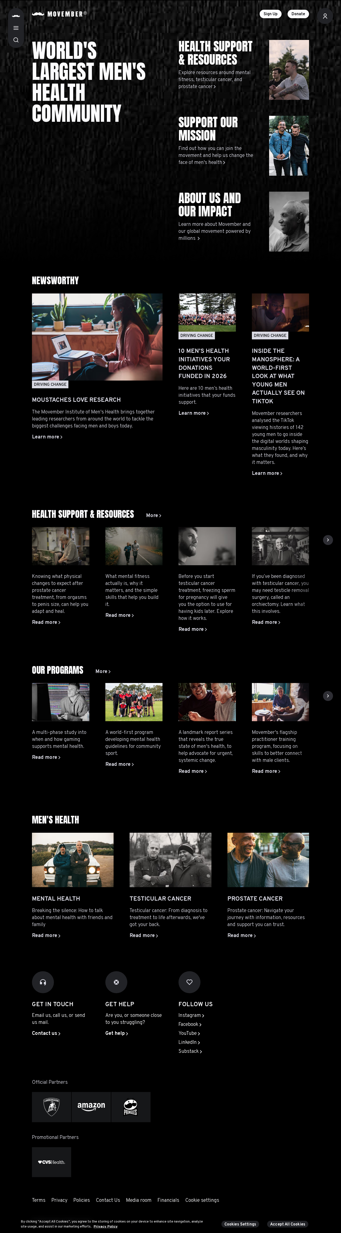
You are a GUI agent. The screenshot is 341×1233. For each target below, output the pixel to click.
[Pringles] (131, 1107)
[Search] (16, 40)
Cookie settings (202, 1200)
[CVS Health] (51, 1162)
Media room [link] (139, 1200)
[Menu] (16, 28)
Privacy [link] (59, 1200)
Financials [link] (168, 1200)
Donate (298, 14)
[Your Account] (325, 16)
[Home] (16, 16)
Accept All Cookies (287, 1224)
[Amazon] (91, 1107)
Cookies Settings (240, 1224)
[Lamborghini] (51, 1107)
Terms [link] (38, 1200)
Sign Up (271, 14)
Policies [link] (81, 1200)
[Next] (328, 540)
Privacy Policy (106, 1226)
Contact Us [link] (108, 1200)
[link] (153, 515)
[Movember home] (59, 14)
